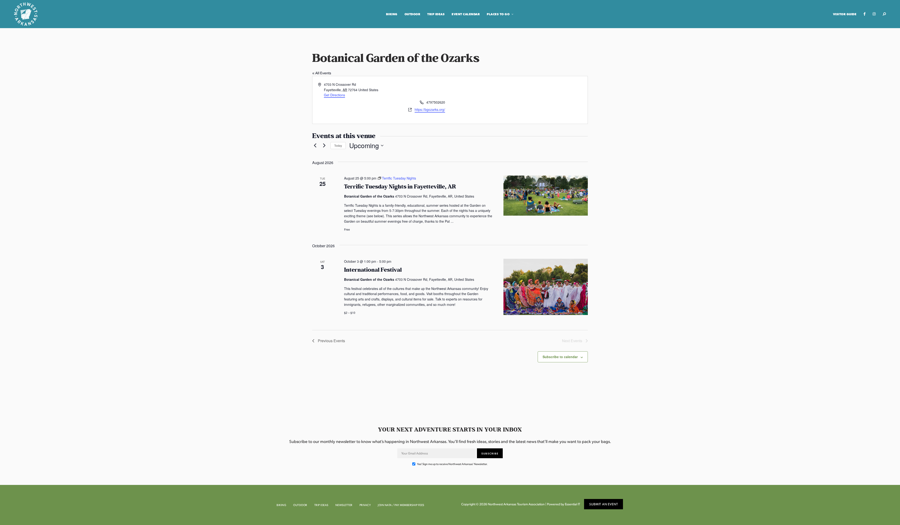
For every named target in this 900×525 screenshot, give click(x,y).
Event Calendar (466, 14)
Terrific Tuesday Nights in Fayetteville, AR (400, 186)
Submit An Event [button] (603, 504)
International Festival (373, 269)
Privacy (365, 505)
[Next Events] (324, 145)
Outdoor (412, 14)
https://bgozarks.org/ (430, 109)
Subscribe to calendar (560, 356)
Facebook (864, 14)
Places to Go (498, 14)
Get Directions (334, 95)
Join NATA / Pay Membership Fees (401, 505)
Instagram (874, 14)
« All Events (321, 72)
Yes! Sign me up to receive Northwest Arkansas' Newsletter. (452, 464)
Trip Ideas (436, 14)
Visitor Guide (845, 14)
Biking (392, 14)
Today (338, 145)
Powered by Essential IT (563, 504)
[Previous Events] (315, 145)
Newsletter (343, 505)
